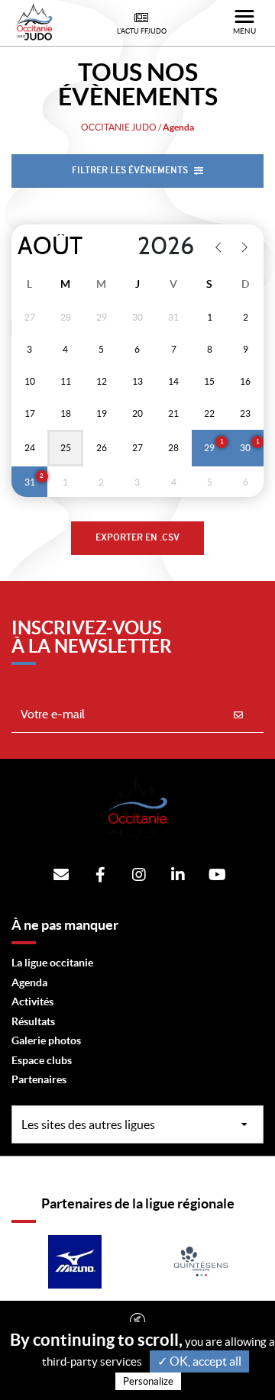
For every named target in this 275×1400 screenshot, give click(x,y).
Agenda (29, 982)
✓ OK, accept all (199, 1361)
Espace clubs (41, 1060)
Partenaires (38, 1079)
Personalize (148, 1381)
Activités (32, 1001)
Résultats (33, 1021)
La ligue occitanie (52, 962)
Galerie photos (46, 1040)
